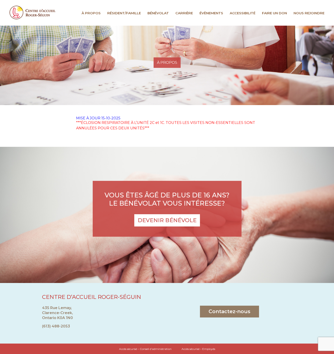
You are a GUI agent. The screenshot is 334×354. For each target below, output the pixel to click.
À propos (91, 13)
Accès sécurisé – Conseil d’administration (145, 349)
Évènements (211, 13)
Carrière (184, 13)
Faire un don (274, 13)
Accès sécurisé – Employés (198, 349)
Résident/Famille (124, 13)
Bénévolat (158, 13)
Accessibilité (242, 13)
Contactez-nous (229, 311)
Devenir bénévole (167, 220)
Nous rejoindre (309, 13)
